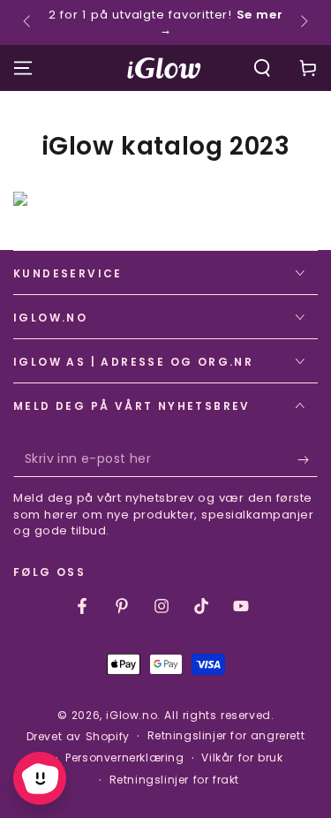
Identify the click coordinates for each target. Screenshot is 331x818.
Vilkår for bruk (241, 758)
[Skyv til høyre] (303, 23)
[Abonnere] (307, 459)
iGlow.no (131, 715)
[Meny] (23, 68)
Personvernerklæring (124, 758)
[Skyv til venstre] (28, 23)
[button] (262, 68)
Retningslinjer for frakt (174, 780)
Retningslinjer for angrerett (226, 736)
